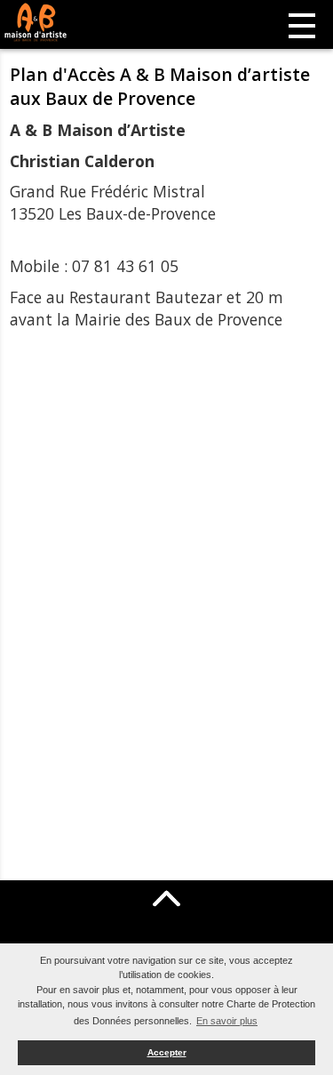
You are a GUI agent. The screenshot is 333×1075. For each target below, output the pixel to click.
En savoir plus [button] (227, 1020)
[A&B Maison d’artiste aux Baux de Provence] (62, 22)
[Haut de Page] (167, 898)
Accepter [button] (166, 1052)
